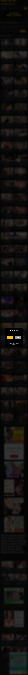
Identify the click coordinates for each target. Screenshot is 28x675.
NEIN (17, 337)
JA (10, 337)
